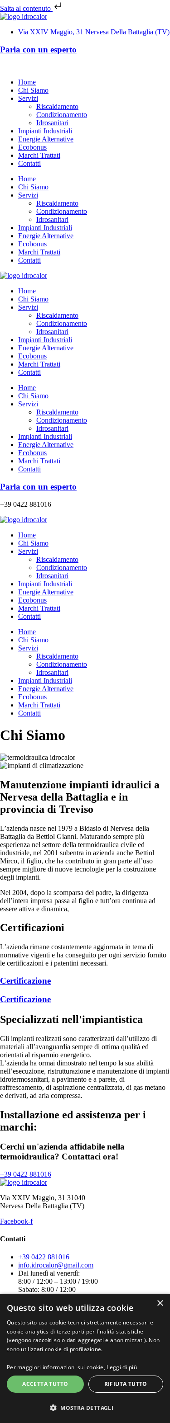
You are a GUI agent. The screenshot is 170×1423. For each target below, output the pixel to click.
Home (27, 82)
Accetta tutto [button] (45, 1384)
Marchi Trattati (39, 155)
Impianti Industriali (45, 131)
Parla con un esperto (38, 49)
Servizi (28, 98)
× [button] (159, 1303)
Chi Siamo (33, 90)
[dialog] (85, 1358)
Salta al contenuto (26, 8)
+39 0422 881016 (25, 67)
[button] (85, 1407)
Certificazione (25, 980)
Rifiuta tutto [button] (125, 1384)
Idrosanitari (52, 123)
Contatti (29, 163)
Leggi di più (122, 1367)
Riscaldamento (57, 106)
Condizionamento (61, 114)
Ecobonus (32, 147)
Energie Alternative (45, 139)
